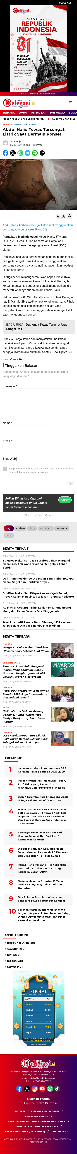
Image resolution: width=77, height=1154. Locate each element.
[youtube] (42, 1091)
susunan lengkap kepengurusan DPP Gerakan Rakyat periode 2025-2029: (42, 770)
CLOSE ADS (65, 3)
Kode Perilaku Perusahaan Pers (36, 1126)
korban (20, 528)
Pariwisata (57, 112)
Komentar (10, 386)
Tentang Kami (60, 1131)
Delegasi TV (27, 1103)
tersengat (62, 528)
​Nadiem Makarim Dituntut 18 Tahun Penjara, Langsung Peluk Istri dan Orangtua (41, 884)
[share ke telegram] (28, 155)
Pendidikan (38, 112)
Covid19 (16, 949)
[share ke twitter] (13, 155)
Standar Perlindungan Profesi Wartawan (36, 1121)
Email (7, 440)
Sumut (23, 112)
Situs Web (9, 458)
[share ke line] (35, 155)
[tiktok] (57, 1091)
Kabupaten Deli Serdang (23, 124)
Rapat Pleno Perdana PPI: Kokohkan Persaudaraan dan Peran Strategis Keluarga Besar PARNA (42, 868)
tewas (9, 535)
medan (15, 960)
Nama (7, 423)
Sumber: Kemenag (38, 1044)
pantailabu (46, 528)
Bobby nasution (21, 942)
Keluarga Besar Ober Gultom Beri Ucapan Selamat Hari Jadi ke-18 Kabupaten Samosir (40, 836)
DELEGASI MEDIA (47, 1103)
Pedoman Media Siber (45, 1111)
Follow (65, 499)
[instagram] (35, 1091)
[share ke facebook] (6, 155)
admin (14, 141)
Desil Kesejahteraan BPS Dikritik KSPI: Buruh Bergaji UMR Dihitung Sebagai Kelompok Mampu (25, 739)
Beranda (9, 112)
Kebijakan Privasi (36, 1116)
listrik (32, 528)
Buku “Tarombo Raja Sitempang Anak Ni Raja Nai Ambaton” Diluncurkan (43, 798)
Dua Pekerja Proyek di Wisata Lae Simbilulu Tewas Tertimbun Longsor (41, 899)
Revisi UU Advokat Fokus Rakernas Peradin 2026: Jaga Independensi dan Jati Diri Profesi (26, 694)
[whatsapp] (50, 1091)
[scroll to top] (72, 1133)
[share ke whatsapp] (21, 155)
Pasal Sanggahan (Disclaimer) (25, 1131)
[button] (58, 216)
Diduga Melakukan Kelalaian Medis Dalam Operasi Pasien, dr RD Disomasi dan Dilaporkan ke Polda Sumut (43, 852)
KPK (13, 955)
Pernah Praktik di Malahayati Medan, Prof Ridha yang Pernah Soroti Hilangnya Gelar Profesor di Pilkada (42, 784)
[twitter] (27, 1091)
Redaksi (20, 1111)
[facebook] (19, 1091)
